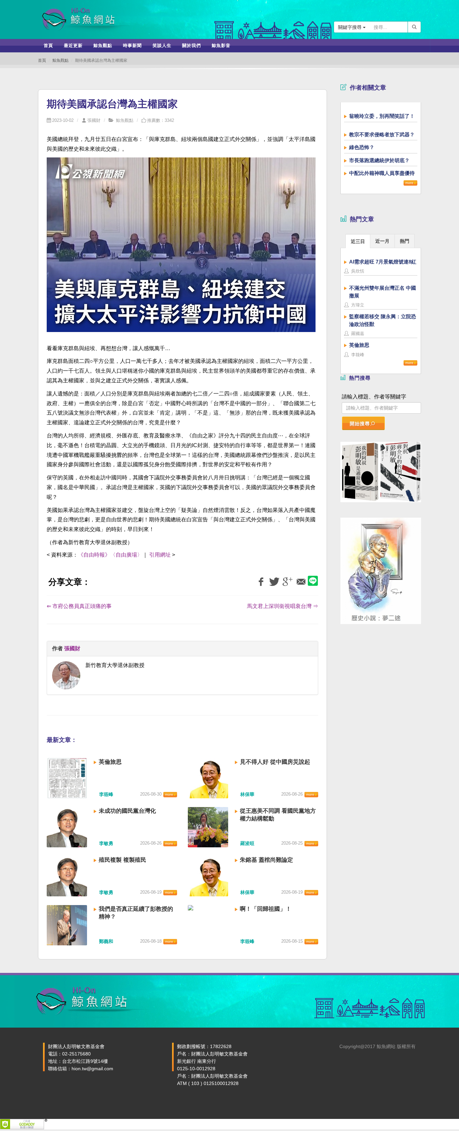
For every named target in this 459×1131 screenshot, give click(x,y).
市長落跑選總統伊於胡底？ (379, 160)
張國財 (93, 120)
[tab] (357, 241)
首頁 (42, 60)
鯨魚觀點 (60, 60)
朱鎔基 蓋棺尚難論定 (266, 860)
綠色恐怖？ (361, 147)
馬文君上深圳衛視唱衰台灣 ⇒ (282, 606)
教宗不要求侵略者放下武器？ (382, 134)
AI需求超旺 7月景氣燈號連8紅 (382, 262)
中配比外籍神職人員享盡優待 (382, 173)
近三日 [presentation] (358, 241)
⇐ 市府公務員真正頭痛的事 (79, 606)
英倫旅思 (110, 762)
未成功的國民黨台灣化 (127, 811)
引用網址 (160, 555)
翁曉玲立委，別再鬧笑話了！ (382, 116)
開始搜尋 (360, 423)
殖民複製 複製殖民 (122, 860)
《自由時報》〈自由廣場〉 (110, 555)
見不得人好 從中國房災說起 (275, 762)
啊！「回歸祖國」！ (265, 909)
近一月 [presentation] (382, 241)
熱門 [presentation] (404, 241)
